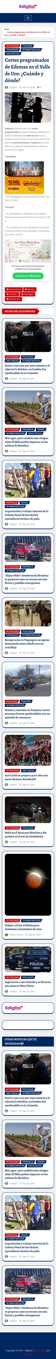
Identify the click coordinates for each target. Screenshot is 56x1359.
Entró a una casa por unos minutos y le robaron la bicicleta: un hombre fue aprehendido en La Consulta (27, 369)
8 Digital (13, 87)
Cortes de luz (15, 289)
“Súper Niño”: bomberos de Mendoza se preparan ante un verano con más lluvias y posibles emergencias (27, 579)
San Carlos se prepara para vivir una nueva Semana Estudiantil (26, 777)
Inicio (6, 29)
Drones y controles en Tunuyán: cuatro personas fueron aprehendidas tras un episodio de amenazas (27, 713)
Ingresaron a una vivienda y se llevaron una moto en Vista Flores (28, 984)
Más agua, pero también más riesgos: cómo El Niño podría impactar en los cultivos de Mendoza (26, 442)
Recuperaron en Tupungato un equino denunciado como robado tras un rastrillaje (27, 643)
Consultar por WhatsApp (28, 276)
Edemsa (30, 289)
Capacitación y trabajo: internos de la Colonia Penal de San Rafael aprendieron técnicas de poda (26, 515)
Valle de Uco (14, 299)
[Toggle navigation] (28, 17)
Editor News (40, 1350)
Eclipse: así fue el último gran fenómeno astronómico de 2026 (23, 927)
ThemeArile (28, 1354)
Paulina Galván (16, 934)
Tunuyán (13, 294)
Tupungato (28, 294)
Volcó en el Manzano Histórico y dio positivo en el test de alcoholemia (25, 834)
